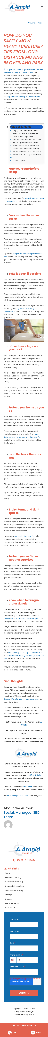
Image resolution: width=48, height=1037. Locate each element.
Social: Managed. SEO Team (17, 796)
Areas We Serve (12, 903)
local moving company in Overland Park (25, 652)
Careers (8, 899)
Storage (8, 895)
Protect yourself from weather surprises (28, 151)
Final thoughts (19, 160)
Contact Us (10, 908)
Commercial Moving (14, 882)
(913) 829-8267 (34, 775)
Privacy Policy (28, 1014)
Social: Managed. (27, 1011)
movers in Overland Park (25, 536)
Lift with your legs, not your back (27, 139)
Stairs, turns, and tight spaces (26, 148)
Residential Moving (13, 877)
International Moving (14, 890)
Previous (31, 22)
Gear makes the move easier (25, 133)
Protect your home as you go (26, 142)
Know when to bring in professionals (28, 154)
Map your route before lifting (25, 130)
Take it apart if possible (23, 136)
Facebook (27, 787)
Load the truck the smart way (26, 145)
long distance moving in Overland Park (23, 96)
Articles (17, 1014)
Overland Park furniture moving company (22, 618)
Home (7, 873)
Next (40, 22)
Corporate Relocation (14, 886)
